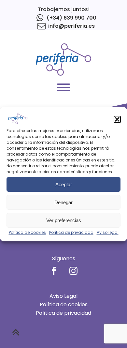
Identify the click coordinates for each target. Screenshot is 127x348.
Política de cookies (27, 232)
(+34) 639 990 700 (71, 18)
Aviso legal (108, 232)
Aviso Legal (63, 296)
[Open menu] (63, 87)
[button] (117, 119)
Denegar (63, 202)
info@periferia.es (71, 26)
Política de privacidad (71, 232)
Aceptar (63, 184)
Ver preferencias (63, 220)
